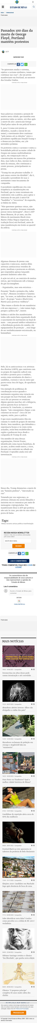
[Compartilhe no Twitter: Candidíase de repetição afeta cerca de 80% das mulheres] (34, 811)
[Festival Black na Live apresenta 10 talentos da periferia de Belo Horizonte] (18, 832)
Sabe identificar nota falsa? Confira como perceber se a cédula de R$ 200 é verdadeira (18, 921)
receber (18, 546)
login (30, 565)
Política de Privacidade (22, 1008)
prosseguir (18, 1012)
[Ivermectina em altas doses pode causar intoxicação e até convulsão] (18, 656)
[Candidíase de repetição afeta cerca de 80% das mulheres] (18, 797)
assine (18, 567)
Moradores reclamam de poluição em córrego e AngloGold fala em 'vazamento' (17, 744)
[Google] (19, 601)
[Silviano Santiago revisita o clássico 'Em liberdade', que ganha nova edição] (18, 939)
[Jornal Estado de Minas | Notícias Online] (18, 7)
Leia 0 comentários (18, 561)
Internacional (10, 12)
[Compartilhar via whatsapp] (26, 65)
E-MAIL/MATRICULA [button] (19, 604)
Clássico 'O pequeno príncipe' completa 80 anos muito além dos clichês (16, 992)
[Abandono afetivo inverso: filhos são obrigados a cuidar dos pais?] (18, 691)
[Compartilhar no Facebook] (18, 65)
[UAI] (17, 2)
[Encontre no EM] (34, 7)
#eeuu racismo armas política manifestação (17, 523)
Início (2, 12)
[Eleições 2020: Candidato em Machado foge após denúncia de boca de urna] (18, 867)
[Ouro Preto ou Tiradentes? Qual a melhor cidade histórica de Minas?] (18, 763)
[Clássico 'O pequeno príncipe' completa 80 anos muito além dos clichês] (18, 973)
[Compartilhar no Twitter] (22, 65)
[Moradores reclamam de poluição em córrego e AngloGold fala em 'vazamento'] (18, 725)
